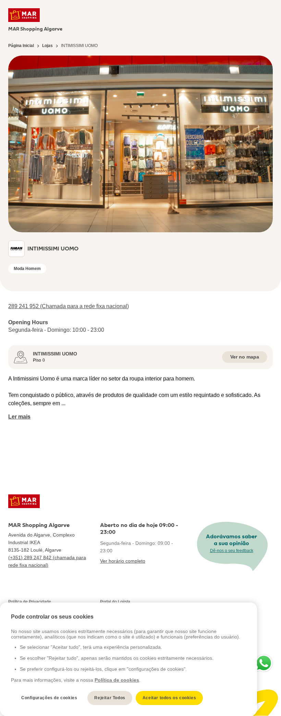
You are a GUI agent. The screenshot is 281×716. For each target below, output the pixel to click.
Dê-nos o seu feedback (231, 550)
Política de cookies (117, 680)
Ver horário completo (122, 561)
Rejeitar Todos (109, 697)
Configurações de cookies (49, 697)
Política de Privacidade (29, 601)
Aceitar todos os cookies (169, 697)
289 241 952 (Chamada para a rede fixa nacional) (68, 306)
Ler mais (19, 417)
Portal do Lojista (115, 601)
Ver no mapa (244, 357)
